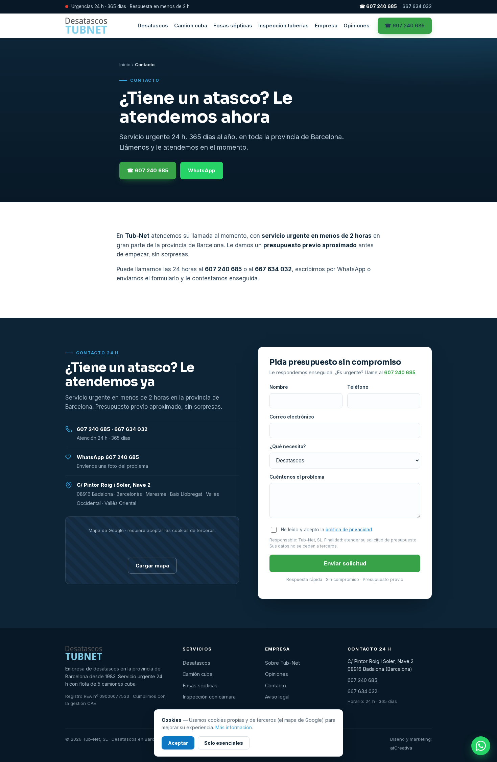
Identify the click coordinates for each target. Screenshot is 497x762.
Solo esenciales (223, 743)
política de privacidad (349, 529)
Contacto (275, 685)
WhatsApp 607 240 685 (108, 457)
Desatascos (153, 25)
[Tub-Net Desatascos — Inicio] (86, 25)
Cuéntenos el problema (296, 477)
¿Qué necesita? (287, 446)
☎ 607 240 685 (378, 6)
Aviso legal (277, 697)
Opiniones (357, 25)
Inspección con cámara (209, 697)
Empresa (326, 25)
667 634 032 (417, 6)
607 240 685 (223, 269)
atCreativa (401, 748)
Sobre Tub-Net (282, 663)
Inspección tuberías (283, 25)
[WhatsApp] (480, 745)
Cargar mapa (152, 565)
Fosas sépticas (232, 25)
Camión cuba (190, 25)
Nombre (278, 387)
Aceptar (178, 743)
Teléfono (358, 387)
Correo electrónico (291, 417)
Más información (233, 727)
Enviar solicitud (345, 563)
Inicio (125, 64)
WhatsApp (201, 170)
